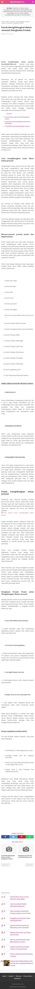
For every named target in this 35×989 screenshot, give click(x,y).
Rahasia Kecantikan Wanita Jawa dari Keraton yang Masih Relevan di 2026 (21, 963)
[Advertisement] (17, 48)
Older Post (29, 865)
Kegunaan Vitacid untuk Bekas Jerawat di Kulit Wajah (17, 122)
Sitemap (18, 976)
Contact (10, 976)
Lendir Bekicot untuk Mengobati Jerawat (17, 126)
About (4, 976)
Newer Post (5, 865)
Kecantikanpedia (21, 986)
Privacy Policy (27, 976)
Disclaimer (17, 978)
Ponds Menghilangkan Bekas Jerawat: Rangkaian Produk (8, 857)
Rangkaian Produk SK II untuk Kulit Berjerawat (25, 856)
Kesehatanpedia (13, 986)
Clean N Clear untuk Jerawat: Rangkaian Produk (17, 118)
